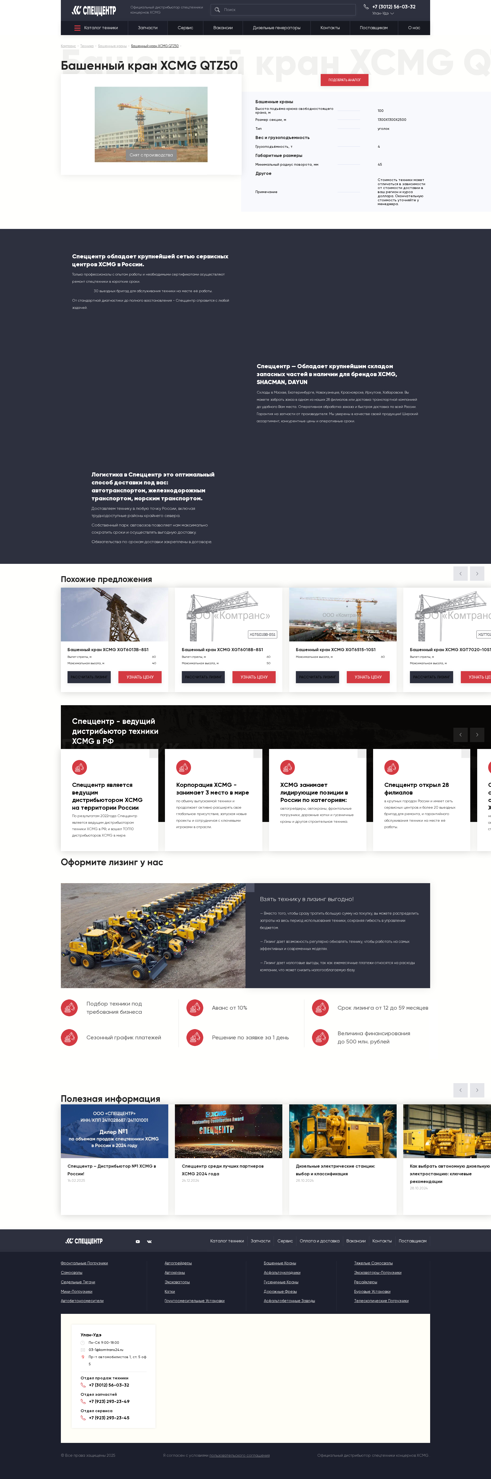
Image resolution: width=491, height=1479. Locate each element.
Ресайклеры (365, 1282)
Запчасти (148, 27)
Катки (170, 1291)
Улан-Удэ (380, 13)
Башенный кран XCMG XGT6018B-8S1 (222, 649)
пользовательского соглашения (239, 1455)
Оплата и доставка (320, 1241)
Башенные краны (280, 1263)
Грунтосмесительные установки (195, 1300)
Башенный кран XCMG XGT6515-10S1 (336, 649)
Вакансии (223, 27)
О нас (414, 27)
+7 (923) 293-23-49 (109, 1401)
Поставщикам (374, 27)
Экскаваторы (177, 1282)
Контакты (330, 27)
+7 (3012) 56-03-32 (394, 6)
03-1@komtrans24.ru (106, 1350)
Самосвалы (71, 1272)
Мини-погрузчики (76, 1291)
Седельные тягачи (78, 1282)
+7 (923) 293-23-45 (109, 1418)
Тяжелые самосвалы (373, 1263)
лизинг (89, 677)
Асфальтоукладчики (282, 1272)
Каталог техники (101, 27)
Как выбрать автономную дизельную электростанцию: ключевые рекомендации (450, 1173)
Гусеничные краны (281, 1282)
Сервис (185, 27)
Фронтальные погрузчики (84, 1263)
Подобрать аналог (345, 80)
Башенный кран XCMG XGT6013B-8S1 (108, 649)
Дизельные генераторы (276, 27)
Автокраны (175, 1272)
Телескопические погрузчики (381, 1300)
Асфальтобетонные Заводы (289, 1300)
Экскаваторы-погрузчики (377, 1272)
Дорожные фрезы (280, 1291)
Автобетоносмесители (82, 1300)
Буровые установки (372, 1291)
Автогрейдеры (178, 1263)
